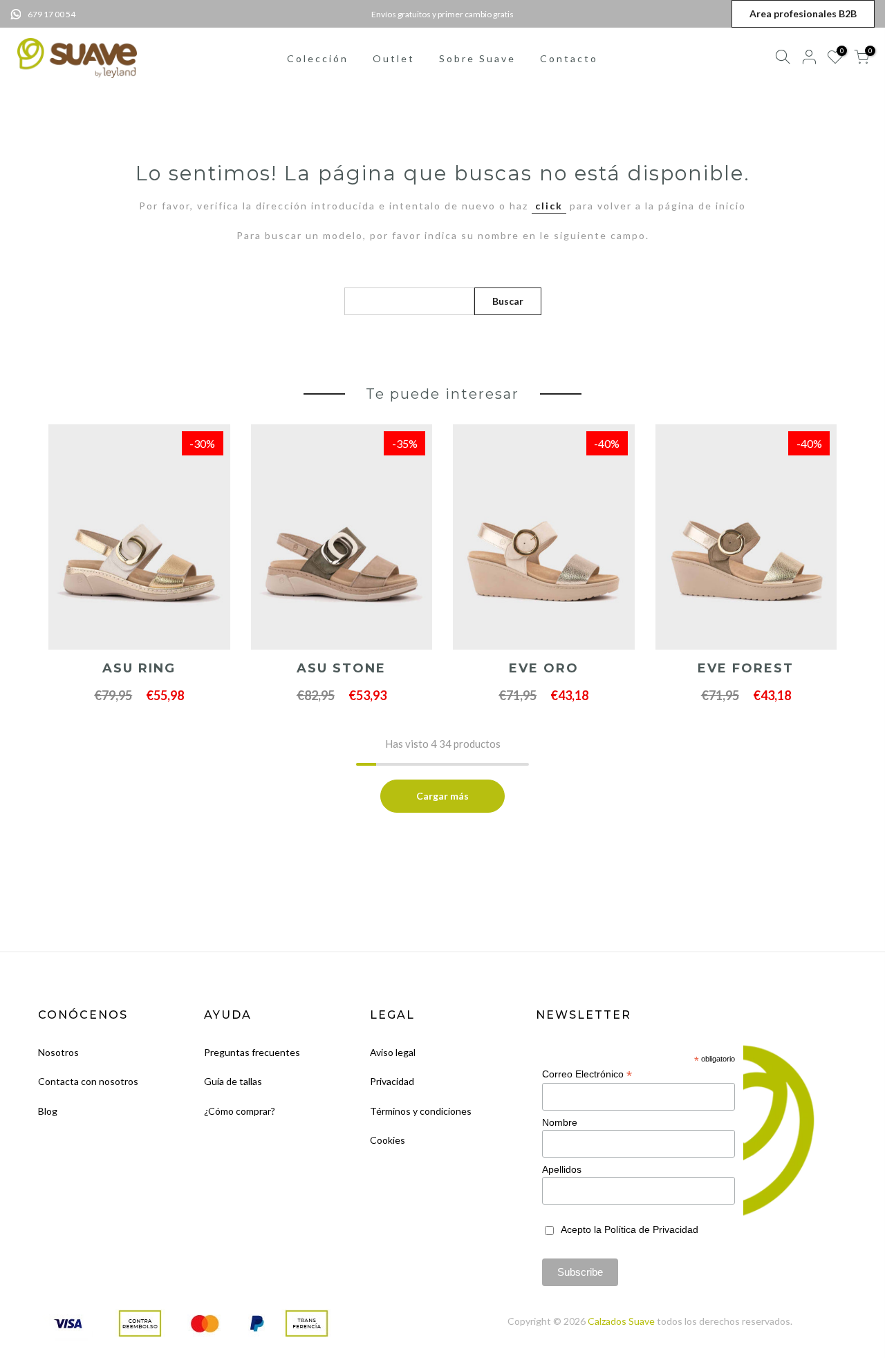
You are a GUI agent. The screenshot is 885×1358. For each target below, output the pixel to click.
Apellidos (561, 1169)
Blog (47, 1111)
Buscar (507, 301)
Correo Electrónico (587, 1074)
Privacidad (392, 1081)
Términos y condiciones (421, 1111)
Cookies (387, 1140)
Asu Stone (341, 668)
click (549, 205)
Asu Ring (139, 668)
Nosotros (58, 1052)
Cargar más (442, 796)
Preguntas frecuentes (252, 1052)
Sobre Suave (477, 58)
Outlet (394, 58)
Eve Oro (544, 668)
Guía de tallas (233, 1081)
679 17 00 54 (51, 14)
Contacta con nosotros (88, 1081)
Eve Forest (746, 668)
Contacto (569, 58)
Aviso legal (393, 1052)
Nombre (559, 1122)
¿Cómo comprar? (239, 1111)
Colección (317, 58)
